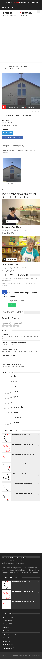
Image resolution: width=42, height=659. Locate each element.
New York (6, 617)
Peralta (15, 412)
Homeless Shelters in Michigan (22, 444)
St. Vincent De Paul (10, 264)
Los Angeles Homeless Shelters (22, 493)
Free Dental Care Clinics (10, 349)
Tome (14, 386)
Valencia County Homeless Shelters (14, 343)
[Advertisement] (21, 41)
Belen (26, 66)
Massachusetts (7, 634)
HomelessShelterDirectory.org (21, 656)
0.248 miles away (12, 222)
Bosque (15, 391)
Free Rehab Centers (8, 356)
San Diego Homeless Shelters (22, 483)
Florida (5, 627)
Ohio (4, 631)
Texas (4, 638)
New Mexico (19, 66)
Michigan (5, 624)
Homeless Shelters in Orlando (22, 464)
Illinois (5, 641)
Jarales (15, 381)
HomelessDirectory (17, 13)
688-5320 (8, 132)
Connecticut (6, 648)
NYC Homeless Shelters (20, 474)
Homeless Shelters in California (23, 454)
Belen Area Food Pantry (12, 227)
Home (3, 66)
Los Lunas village (18, 407)
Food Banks (10, 66)
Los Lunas (16, 402)
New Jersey (6, 644)
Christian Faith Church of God (11, 69)
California (6, 620)
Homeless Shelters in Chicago (22, 435)
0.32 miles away (11, 259)
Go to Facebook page (13, 137)
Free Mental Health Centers (11, 364)
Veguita (15, 397)
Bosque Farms (17, 417)
